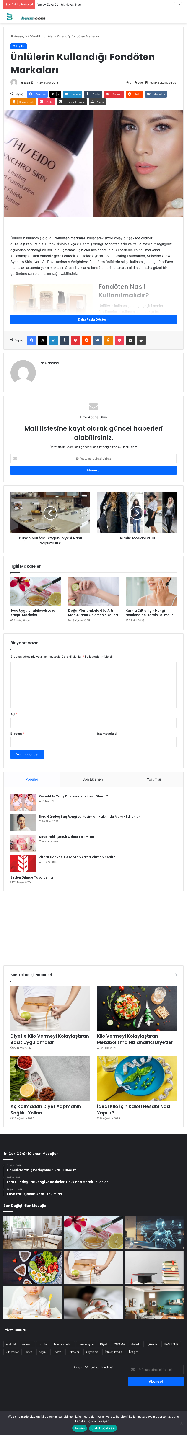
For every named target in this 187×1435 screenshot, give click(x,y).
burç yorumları (63, 1344)
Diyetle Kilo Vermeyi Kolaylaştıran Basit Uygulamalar (49, 1039)
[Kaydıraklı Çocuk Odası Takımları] (23, 843)
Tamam (80, 1428)
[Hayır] (181, 1423)
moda (29, 1352)
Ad (13, 714)
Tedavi (57, 1352)
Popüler (32, 779)
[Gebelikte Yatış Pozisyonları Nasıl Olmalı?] (23, 802)
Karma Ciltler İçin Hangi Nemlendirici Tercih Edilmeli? (149, 612)
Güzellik (35, 36)
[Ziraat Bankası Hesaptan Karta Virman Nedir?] (23, 863)
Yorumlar (154, 779)
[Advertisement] (93, 926)
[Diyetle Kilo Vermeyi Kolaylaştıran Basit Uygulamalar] (50, 1008)
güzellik (153, 1344)
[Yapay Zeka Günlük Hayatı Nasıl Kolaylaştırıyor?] (154, 1232)
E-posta (17, 733)
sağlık (43, 1352)
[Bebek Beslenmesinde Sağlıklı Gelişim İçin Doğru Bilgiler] (32, 1302)
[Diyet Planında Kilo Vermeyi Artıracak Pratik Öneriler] (32, 1267)
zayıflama (92, 1352)
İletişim (133, 1352)
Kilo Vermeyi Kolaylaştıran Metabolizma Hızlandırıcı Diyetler (135, 1039)
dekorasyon (86, 1344)
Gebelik (136, 1344)
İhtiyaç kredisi (114, 1352)
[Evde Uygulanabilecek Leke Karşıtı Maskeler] (35, 591)
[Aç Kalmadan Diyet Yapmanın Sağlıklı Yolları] (50, 1078)
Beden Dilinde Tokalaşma (31, 877)
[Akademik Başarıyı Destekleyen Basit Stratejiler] (154, 1267)
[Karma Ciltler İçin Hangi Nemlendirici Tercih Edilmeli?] (151, 591)
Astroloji (27, 1344)
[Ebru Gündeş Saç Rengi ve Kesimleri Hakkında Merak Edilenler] (23, 822)
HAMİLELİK (171, 1344)
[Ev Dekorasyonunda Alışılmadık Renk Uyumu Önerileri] (154, 1302)
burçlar (43, 1344)
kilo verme (12, 1352)
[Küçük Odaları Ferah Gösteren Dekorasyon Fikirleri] (32, 1232)
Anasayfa (20, 36)
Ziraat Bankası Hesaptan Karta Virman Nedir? (77, 857)
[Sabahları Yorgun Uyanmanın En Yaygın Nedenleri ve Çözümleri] (93, 1302)
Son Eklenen (93, 779)
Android (11, 1344)
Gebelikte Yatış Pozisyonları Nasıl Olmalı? (73, 796)
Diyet (103, 1344)
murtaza (24, 82)
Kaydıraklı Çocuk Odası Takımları (66, 837)
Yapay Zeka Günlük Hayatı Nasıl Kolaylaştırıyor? (70, 4)
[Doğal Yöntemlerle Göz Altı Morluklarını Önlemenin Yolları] (93, 591)
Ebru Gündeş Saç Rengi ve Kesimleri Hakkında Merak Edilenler (89, 816)
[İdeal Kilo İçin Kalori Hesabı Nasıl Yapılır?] (137, 1078)
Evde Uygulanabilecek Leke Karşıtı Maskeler (32, 612)
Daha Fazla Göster (92, 319)
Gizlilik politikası (103, 1428)
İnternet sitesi (107, 733)
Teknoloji (74, 1352)
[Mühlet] (25, 16)
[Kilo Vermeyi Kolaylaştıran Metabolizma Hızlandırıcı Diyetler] (137, 1008)
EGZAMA (119, 1344)
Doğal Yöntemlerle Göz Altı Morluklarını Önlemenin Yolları (93, 612)
